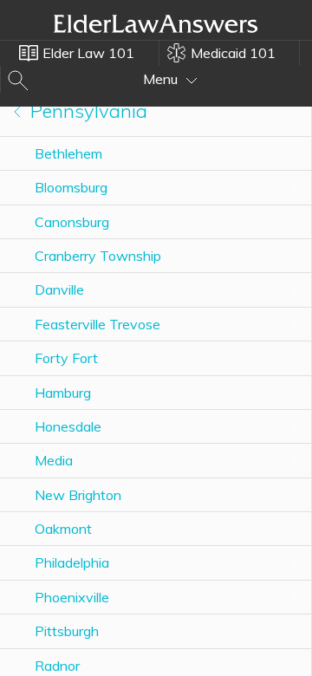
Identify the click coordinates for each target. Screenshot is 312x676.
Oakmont (63, 528)
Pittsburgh (67, 631)
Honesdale (68, 426)
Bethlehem (68, 153)
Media (54, 460)
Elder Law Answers (156, 23)
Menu (162, 79)
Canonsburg (72, 222)
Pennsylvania (86, 111)
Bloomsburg (71, 187)
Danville (59, 289)
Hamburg (63, 392)
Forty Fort (66, 358)
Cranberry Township (98, 255)
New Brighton (78, 495)
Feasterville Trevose (97, 324)
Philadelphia (72, 562)
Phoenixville (72, 597)
